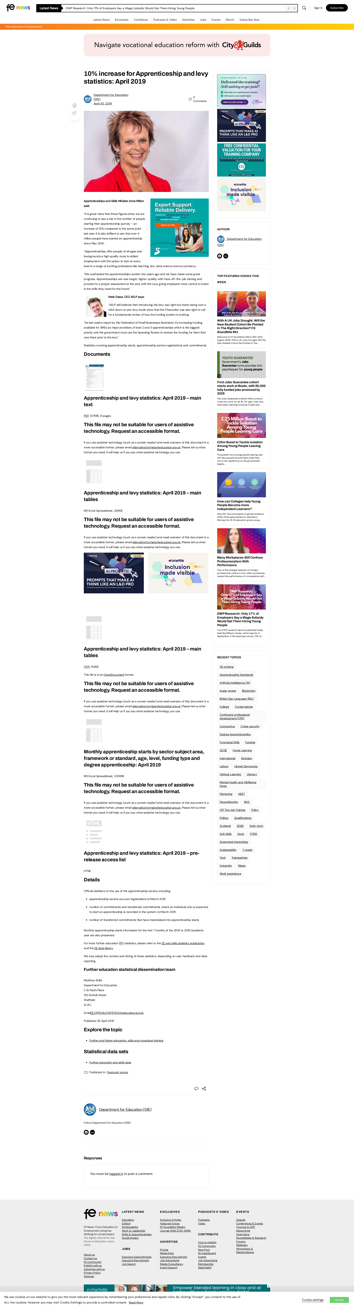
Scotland (225, 826)
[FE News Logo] (18, 7)
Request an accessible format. (145, 431)
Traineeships (239, 857)
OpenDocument (114, 675)
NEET (241, 794)
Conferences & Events (249, 1223)
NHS (247, 802)
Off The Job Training (232, 810)
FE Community (93, 1262)
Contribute (141, 20)
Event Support (168, 1267)
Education (128, 1220)
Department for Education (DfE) (125, 1109)
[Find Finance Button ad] (241, 90)
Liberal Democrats (246, 766)
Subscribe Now (249, 20)
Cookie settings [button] (313, 1300)
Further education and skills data (110, 1062)
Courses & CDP (245, 1227)
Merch (230, 20)
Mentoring (226, 794)
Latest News (101, 20)
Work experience (230, 873)
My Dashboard (207, 1253)
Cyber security (250, 726)
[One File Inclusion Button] (178, 591)
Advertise (188, 20)
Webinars (242, 1245)
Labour (224, 766)
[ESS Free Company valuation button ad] (241, 159)
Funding (250, 742)
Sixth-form (256, 826)
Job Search (129, 1264)
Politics (224, 818)
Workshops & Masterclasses (245, 1250)
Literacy (252, 774)
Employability (130, 1227)
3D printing (227, 667)
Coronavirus (227, 726)
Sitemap (89, 1276)
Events (216, 20)
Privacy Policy (92, 1272)
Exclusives (121, 20)
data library (103, 948)
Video (201, 1223)
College (224, 706)
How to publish (207, 1242)
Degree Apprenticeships (235, 734)
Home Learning (242, 750)
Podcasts (204, 1220)
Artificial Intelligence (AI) (235, 683)
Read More (136, 1302)
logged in (116, 1174)
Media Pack (167, 1253)
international (227, 758)
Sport (240, 834)
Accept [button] (339, 1300)
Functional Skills (229, 742)
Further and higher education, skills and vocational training (126, 1040)
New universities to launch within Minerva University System (105, 8)
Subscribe (337, 8)
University (226, 865)
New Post (204, 1249)
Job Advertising (169, 1260)
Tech (223, 857)
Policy (255, 810)
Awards (240, 1220)
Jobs (203, 20)
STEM (253, 834)
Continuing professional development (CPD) (235, 716)
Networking (243, 1230)
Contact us (90, 1258)
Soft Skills (225, 834)
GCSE (223, 750)
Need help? (205, 1267)
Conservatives (244, 706)
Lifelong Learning (230, 774)
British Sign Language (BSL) (237, 698)
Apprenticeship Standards (236, 675)
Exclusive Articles (170, 1220)
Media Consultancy (171, 1264)
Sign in (318, 8)
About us (89, 1254)
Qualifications (243, 818)
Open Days (243, 1234)
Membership (205, 1264)
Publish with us (93, 1265)
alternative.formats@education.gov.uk (156, 447)
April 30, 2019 (103, 103)
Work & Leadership (133, 1230)
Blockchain (248, 691)
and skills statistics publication (183, 943)
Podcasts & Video (165, 20)
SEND (240, 826)
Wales (242, 865)
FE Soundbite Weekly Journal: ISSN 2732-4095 (175, 1228)
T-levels (247, 850)
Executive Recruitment (135, 1260)
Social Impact (130, 1238)
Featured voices (117, 1072)
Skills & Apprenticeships (137, 1234)
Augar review (228, 691)
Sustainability (228, 850)
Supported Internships (234, 842)
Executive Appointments (137, 1257)
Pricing (164, 1249)
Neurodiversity (229, 802)
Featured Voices (170, 1223)
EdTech (126, 1223)
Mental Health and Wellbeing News (238, 784)
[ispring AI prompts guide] (114, 591)
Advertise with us (94, 1269)
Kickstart (246, 758)
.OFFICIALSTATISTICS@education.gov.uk (117, 1013)
